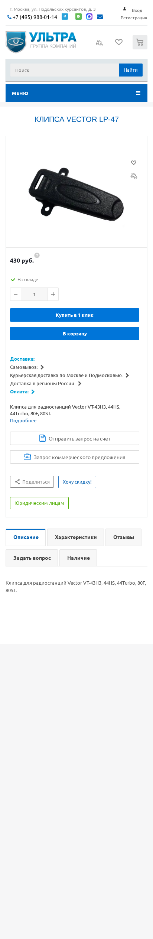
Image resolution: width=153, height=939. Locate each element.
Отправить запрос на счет (79, 438)
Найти (131, 69)
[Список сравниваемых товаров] (99, 45)
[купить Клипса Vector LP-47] (76, 194)
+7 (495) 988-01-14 (34, 17)
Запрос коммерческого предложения (80, 457)
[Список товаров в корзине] (141, 47)
